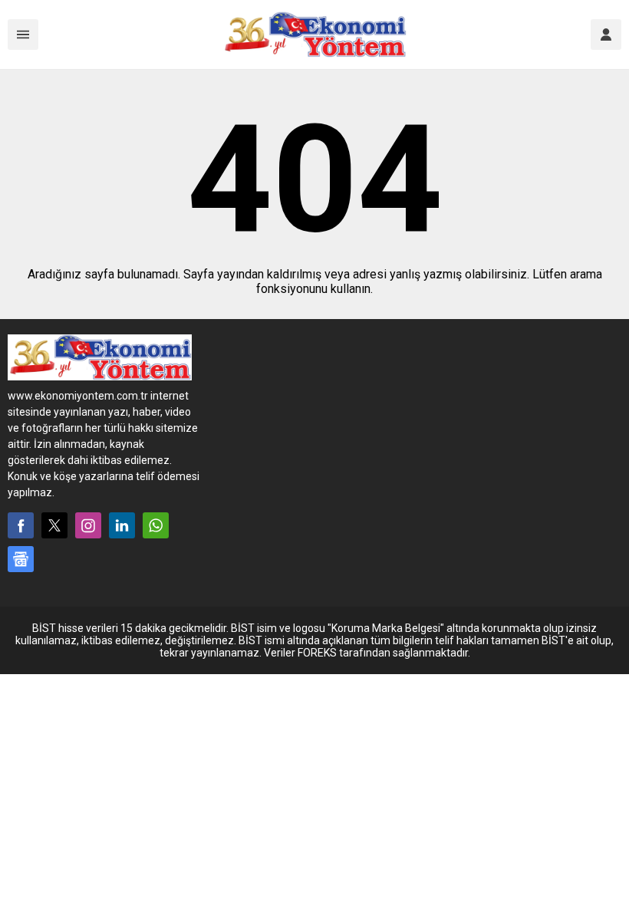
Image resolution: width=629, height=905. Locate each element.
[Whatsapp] (156, 525)
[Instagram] (88, 525)
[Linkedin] (122, 525)
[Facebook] (21, 525)
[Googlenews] (21, 559)
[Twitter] (54, 525)
